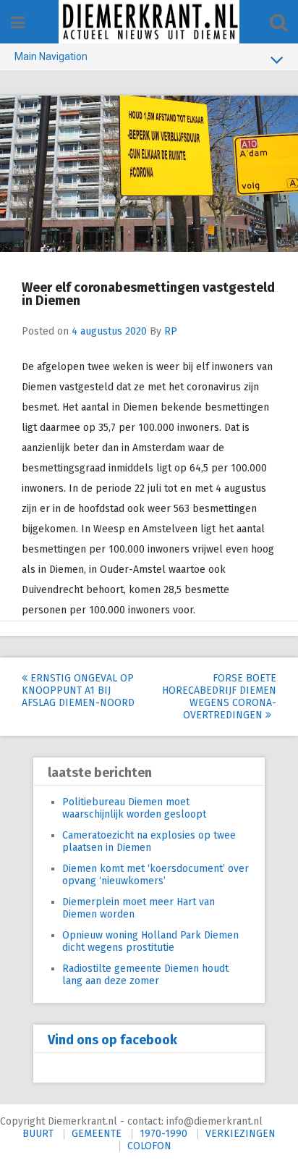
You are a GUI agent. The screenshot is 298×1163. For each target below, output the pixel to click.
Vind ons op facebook (112, 1040)
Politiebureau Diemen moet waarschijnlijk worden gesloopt (134, 808)
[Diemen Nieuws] (149, 21)
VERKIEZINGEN (240, 1134)
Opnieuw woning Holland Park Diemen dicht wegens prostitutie (150, 941)
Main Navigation (51, 56)
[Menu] (18, 22)
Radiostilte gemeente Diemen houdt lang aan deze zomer (145, 974)
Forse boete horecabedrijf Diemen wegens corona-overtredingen (219, 696)
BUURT (38, 1134)
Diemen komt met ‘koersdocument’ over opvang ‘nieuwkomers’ (155, 874)
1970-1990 (163, 1134)
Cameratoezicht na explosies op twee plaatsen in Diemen (149, 841)
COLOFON (149, 1146)
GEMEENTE (97, 1134)
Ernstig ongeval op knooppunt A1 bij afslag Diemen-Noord (78, 690)
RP (170, 331)
